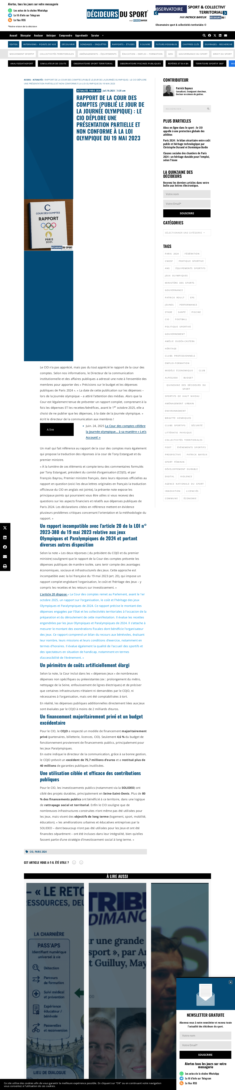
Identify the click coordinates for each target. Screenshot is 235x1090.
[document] (117, 545)
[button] (230, 982)
